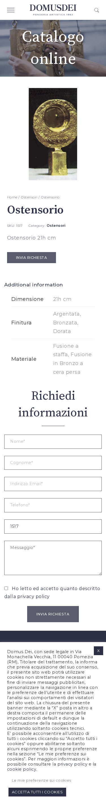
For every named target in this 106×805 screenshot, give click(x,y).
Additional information (33, 285)
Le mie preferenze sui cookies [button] (41, 780)
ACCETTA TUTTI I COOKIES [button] (37, 792)
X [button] (98, 650)
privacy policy (33, 596)
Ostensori (29, 197)
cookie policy (21, 769)
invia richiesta (31, 257)
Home (12, 197)
